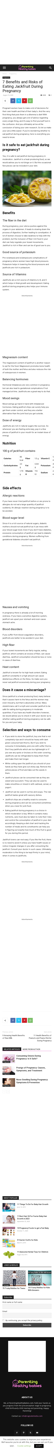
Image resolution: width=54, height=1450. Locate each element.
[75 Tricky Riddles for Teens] (14, 1278)
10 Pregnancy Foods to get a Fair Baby (33, 1228)
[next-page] (8, 1091)
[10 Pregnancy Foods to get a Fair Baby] (9, 1231)
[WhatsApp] (30, 100)
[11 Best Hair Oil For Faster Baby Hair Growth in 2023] (9, 1219)
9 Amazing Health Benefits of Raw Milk (14, 1036)
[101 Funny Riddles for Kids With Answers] (40, 1277)
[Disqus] (27, 1128)
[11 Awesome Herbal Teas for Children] (9, 1255)
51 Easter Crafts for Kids (27, 1240)
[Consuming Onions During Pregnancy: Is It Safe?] (9, 1058)
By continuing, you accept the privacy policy (23, 1320)
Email (5, 1311)
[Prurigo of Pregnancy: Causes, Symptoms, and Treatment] (9, 1070)
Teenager (6, 1285)
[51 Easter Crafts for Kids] (9, 1243)
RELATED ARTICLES (12, 1049)
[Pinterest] (24, 100)
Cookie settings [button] (24, 1446)
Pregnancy (13, 74)
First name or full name (12, 1302)
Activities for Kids (34, 1284)
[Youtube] (37, 1432)
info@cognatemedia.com (32, 1416)
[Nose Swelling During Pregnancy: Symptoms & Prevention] (9, 1082)
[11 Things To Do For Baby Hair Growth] (9, 1207)
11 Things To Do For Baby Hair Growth (32, 1204)
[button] (4, 67)
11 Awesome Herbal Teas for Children (32, 1252)
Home (5, 74)
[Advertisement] (27, 4)
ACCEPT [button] (39, 1446)
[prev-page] (4, 1091)
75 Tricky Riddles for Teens (14, 1288)
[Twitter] (18, 100)
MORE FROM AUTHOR (31, 1049)
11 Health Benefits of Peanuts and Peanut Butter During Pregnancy (40, 1038)
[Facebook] (12, 100)
